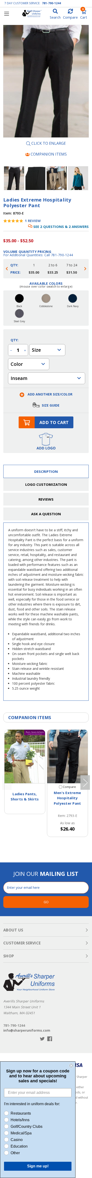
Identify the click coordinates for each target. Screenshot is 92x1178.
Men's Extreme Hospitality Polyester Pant (67, 798)
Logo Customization (46, 484)
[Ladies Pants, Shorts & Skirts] (24, 756)
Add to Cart (54, 422)
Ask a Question (46, 513)
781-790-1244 (51, 3)
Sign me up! (38, 1166)
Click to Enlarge (48, 143)
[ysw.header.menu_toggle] (6, 13)
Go (46, 902)
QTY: (14, 340)
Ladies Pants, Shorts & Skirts (25, 796)
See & (61, 226)
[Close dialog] (71, 1065)
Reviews (46, 499)
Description (46, 471)
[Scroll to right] (85, 268)
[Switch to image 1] (35, 178)
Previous (7, 782)
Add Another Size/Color (49, 394)
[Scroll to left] (7, 268)
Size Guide (50, 405)
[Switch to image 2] (57, 178)
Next (85, 782)
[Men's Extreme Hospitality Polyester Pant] (67, 756)
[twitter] (42, 1038)
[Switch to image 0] (14, 178)
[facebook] (49, 1038)
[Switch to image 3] (78, 178)
